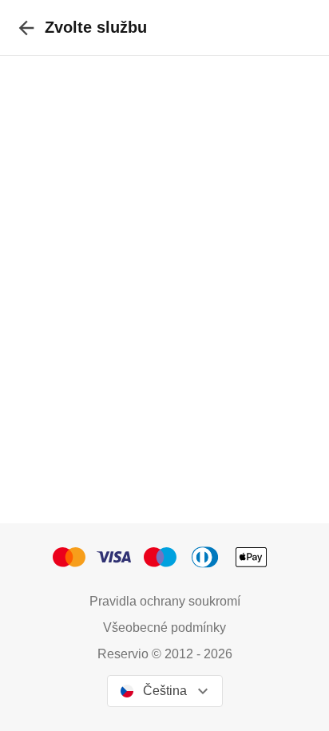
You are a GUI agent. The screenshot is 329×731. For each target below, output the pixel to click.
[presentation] (26, 27)
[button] (74, 557)
